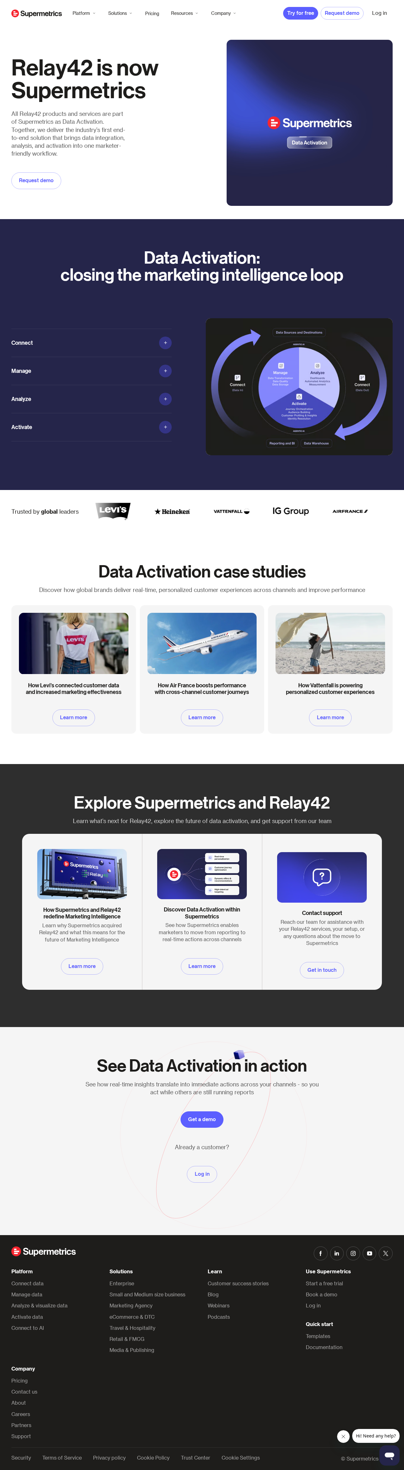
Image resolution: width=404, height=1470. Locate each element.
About (18, 1403)
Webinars (218, 1305)
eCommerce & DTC (132, 1317)
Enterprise (122, 1283)
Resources (182, 13)
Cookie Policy (153, 1457)
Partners (21, 1425)
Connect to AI (27, 1328)
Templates (318, 1336)
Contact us (24, 1392)
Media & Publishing (132, 1350)
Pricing (152, 13)
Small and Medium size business (147, 1294)
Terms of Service (62, 1457)
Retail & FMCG (127, 1339)
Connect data (27, 1283)
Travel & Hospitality (132, 1328)
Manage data (26, 1294)
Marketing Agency (131, 1305)
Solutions (117, 13)
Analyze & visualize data (39, 1305)
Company (221, 13)
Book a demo (321, 1294)
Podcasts (219, 1317)
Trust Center (195, 1457)
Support (21, 1436)
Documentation (324, 1347)
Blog (213, 1294)
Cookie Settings (241, 1457)
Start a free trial (324, 1283)
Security (21, 1457)
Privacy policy (109, 1457)
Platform (81, 13)
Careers (20, 1414)
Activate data (27, 1317)
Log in (313, 1305)
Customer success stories (238, 1283)
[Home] (36, 13)
